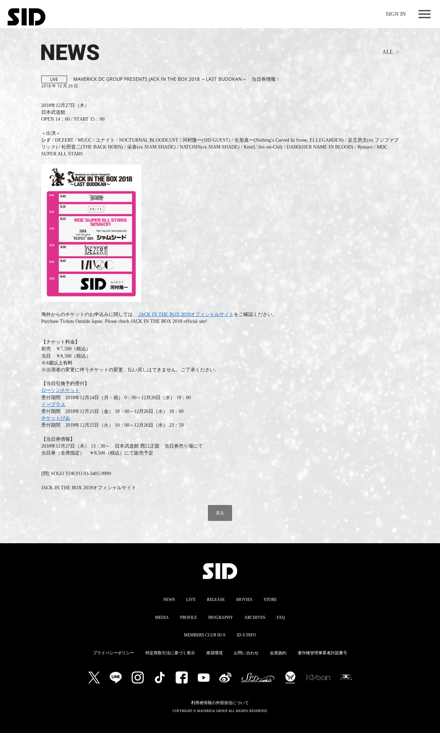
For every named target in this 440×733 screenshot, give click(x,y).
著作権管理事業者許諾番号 (322, 653)
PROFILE (188, 617)
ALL (387, 52)
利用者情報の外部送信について (220, 703)
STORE (270, 600)
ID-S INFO (246, 635)
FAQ (281, 617)
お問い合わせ (246, 653)
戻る (220, 513)
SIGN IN (396, 14)
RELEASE (216, 600)
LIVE (191, 600)
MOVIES (244, 600)
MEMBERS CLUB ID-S (205, 635)
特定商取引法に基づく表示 (170, 653)
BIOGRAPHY (220, 617)
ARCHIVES (254, 617)
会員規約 (278, 653)
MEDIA (162, 617)
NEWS (169, 600)
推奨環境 (214, 653)
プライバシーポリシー (113, 653)
